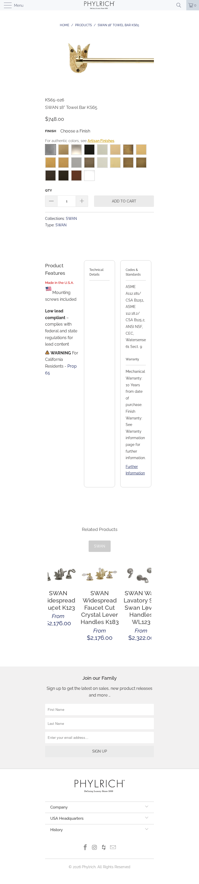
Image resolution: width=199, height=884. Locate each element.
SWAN (71, 218)
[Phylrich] (99, 5)
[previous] (53, 608)
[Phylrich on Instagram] (94, 848)
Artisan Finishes (101, 141)
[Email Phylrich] (113, 848)
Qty (48, 190)
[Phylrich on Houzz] (104, 848)
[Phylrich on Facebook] (85, 848)
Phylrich (89, 867)
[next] (146, 608)
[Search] (180, 5)
